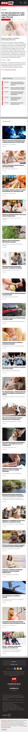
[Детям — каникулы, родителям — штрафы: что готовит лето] (14, 644)
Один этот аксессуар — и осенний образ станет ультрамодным (16, 98)
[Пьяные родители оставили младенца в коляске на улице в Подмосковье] (14, 543)
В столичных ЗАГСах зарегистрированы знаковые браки (14, 293)
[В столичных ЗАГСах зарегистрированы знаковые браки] (14, 291)
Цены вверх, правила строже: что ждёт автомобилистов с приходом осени (14, 190)
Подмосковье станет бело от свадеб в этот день (17, 103)
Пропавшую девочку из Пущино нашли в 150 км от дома (13, 318)
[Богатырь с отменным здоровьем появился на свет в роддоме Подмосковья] (14, 567)
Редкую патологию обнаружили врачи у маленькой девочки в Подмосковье (13, 141)
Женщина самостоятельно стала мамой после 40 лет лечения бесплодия (12, 470)
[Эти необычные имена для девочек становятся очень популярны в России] (14, 619)
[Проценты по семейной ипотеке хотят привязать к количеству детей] (14, 518)
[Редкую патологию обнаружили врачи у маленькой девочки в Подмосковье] (14, 138)
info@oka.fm (14, 688)
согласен (4, 720)
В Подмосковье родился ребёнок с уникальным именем (12, 343)
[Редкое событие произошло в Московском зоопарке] (14, 238)
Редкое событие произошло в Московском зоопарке (11, 241)
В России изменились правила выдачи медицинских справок (18, 88)
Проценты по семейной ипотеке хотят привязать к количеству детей (13, 521)
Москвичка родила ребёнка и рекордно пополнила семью (14, 367)
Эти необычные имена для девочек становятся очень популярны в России (13, 622)
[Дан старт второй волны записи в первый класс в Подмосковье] (14, 415)
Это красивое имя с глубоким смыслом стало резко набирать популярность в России (14, 393)
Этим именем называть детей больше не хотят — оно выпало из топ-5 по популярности (13, 444)
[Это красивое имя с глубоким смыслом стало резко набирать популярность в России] (14, 389)
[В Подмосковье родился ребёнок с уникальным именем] (14, 340)
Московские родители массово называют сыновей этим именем (12, 267)
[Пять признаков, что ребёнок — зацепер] (14, 593)
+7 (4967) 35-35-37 (14, 684)
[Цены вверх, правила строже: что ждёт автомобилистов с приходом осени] (14, 188)
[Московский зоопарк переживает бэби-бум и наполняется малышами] (14, 492)
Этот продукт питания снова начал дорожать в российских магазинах (17, 83)
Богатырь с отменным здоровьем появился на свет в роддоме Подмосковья (12, 571)
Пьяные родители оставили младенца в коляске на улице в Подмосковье (13, 545)
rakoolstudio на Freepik (10, 69)
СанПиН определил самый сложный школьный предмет (13, 165)
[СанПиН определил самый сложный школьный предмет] (14, 163)
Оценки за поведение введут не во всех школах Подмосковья (14, 215)
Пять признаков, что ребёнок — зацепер (11, 596)
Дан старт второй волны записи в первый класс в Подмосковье (12, 418)
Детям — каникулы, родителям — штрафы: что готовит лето (12, 647)
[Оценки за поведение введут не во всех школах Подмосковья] (14, 212)
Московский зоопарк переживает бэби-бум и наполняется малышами (13, 495)
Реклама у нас (14, 664)
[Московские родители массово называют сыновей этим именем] (14, 264)
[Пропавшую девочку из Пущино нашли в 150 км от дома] (14, 316)
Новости (14, 661)
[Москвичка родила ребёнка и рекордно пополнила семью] (14, 365)
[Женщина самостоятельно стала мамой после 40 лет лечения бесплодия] (14, 466)
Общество (4, 9)
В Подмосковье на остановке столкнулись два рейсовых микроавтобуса (17, 93)
